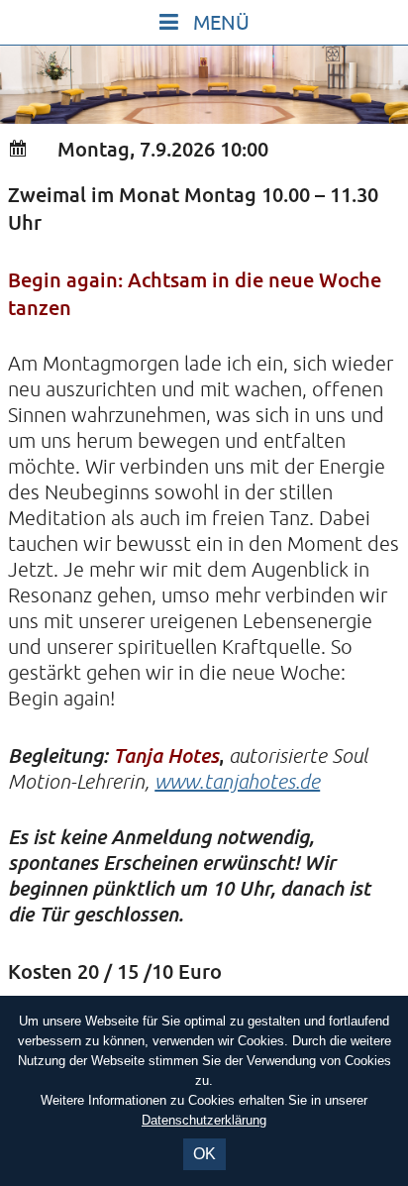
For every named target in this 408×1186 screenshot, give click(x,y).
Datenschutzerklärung (204, 1120)
